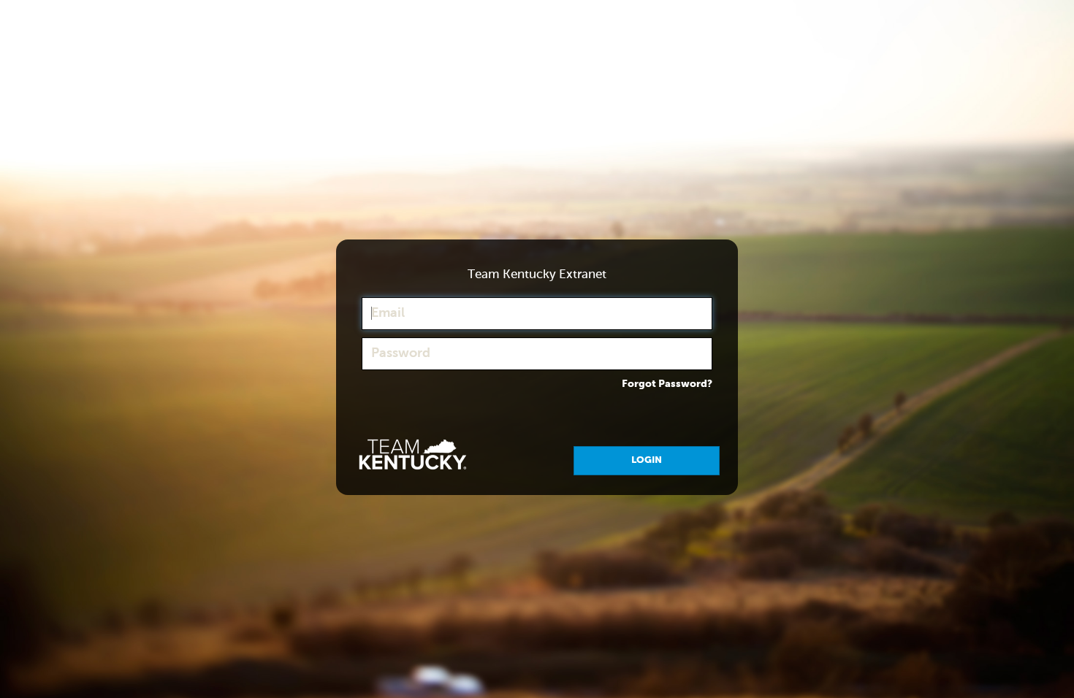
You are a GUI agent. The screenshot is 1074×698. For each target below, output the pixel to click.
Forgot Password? (667, 384)
